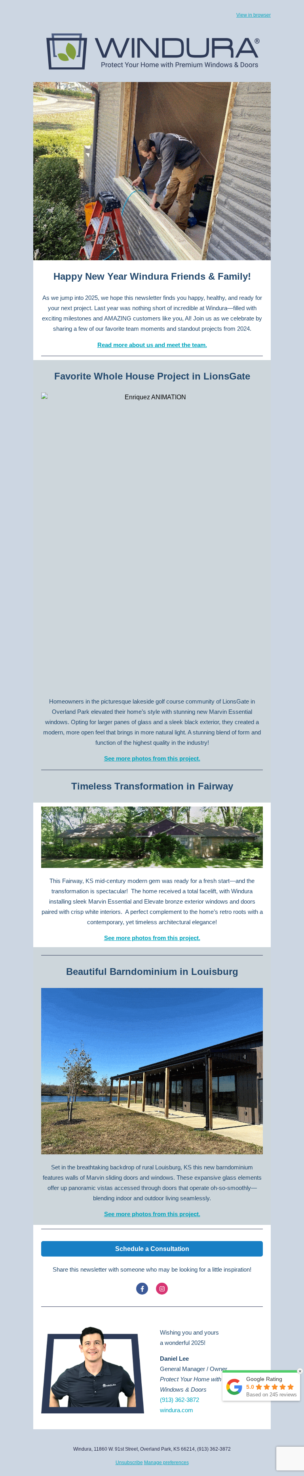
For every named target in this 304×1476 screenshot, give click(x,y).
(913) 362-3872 (179, 1399)
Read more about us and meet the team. (152, 344)
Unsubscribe (129, 1462)
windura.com (176, 1410)
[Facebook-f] (142, 1289)
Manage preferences (166, 1462)
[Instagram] (162, 1289)
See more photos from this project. (152, 758)
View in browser (253, 15)
